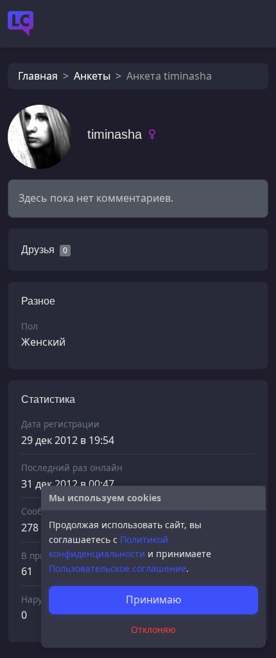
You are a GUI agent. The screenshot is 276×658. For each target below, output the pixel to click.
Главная (38, 76)
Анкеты (92, 76)
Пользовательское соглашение (117, 568)
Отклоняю (153, 629)
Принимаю (153, 599)
